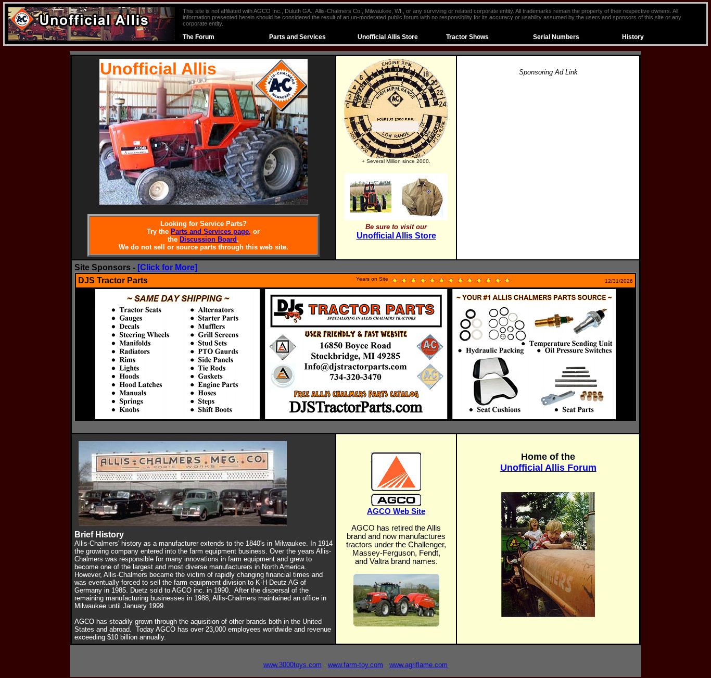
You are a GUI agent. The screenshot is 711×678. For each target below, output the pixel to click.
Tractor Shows (467, 37)
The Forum (198, 37)
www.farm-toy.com (355, 665)
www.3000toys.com (292, 665)
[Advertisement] (548, 158)
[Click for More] (167, 267)
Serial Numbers (556, 37)
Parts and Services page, (211, 231)
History (633, 37)
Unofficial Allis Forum (548, 467)
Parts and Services (297, 37)
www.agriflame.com (418, 665)
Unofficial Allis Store (388, 37)
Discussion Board (208, 239)
